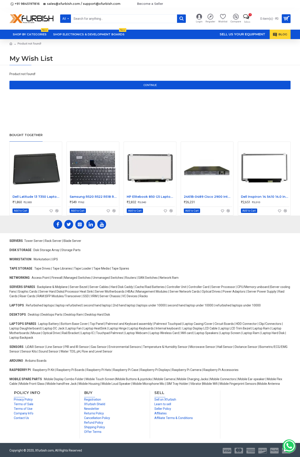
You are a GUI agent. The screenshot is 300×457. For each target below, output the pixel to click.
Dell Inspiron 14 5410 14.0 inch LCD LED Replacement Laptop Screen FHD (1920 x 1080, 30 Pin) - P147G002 (265, 197)
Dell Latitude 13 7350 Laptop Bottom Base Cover (37, 197)
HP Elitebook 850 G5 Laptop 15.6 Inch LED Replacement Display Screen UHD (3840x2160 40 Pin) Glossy (151, 197)
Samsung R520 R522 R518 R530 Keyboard (94, 197)
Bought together (26, 135)
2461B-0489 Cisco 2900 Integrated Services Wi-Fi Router (208, 197)
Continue (150, 85)
